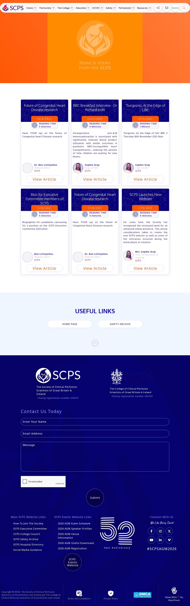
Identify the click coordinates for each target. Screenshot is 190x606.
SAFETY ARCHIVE (120, 324)
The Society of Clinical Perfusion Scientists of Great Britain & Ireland (57, 390)
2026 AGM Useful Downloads (76, 543)
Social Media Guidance (27, 550)
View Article (44, 179)
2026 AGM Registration (72, 548)
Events (175, 8)
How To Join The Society (28, 523)
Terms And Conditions (79, 598)
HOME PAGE (69, 324)
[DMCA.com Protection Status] (142, 595)
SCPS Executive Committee (30, 528)
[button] (32, 8)
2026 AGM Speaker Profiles (75, 528)
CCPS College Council (26, 534)
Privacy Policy (111, 598)
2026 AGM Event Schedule (74, 523)
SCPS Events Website (72, 562)
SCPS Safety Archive (25, 539)
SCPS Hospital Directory (28, 544)
